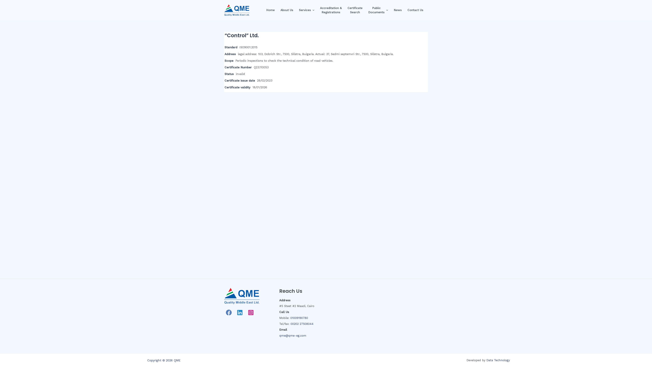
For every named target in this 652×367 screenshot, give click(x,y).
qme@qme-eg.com (292, 335)
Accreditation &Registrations (331, 10)
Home (270, 10)
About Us (286, 10)
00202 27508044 (302, 324)
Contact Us (415, 10)
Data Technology (498, 360)
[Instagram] (251, 313)
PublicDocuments (376, 10)
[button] (312, 10)
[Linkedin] (240, 313)
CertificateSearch (355, 10)
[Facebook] (229, 313)
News (398, 10)
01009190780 (299, 318)
